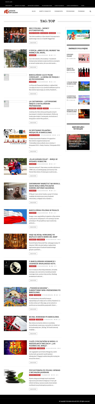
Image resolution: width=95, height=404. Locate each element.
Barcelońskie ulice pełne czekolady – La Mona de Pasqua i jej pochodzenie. (44, 77)
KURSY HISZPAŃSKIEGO (72, 5)
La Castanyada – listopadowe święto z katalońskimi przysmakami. (43, 103)
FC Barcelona (41, 239)
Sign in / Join (8, 2)
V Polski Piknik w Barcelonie (72, 83)
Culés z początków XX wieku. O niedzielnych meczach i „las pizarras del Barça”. (43, 343)
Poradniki (81, 11)
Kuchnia (40, 108)
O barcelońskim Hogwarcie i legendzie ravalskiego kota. (42, 262)
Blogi (34, 11)
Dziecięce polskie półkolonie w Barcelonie (72, 57)
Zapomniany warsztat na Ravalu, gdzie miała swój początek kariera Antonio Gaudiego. (44, 185)
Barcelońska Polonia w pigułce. (44, 210)
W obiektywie (44, 33)
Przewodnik (70, 11)
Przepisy (46, 108)
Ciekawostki (59, 11)
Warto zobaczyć (45, 11)
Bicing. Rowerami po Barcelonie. (44, 317)
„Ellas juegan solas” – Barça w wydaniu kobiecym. (43, 160)
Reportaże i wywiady (33, 5)
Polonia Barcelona (46, 135)
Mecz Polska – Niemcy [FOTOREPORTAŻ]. (39, 29)
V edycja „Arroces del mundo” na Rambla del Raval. (44, 51)
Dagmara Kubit (46, 375)
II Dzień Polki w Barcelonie (71, 97)
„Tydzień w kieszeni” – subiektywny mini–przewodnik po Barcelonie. (44, 290)
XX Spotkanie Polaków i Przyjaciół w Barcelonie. (40, 131)
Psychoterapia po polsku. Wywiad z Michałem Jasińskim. (44, 371)
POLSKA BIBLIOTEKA (47, 5)
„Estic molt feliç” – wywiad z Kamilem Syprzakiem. (78, 143)
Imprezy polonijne (20, 5)
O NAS (82, 5)
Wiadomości (8, 5)
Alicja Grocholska (43, 55)
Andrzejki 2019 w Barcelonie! (72, 111)
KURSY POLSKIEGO (59, 5)
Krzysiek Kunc (49, 319)
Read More (33, 42)
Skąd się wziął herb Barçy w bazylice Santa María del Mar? (43, 236)
